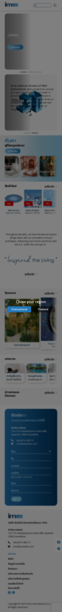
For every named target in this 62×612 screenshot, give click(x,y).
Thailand (43, 309)
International (19, 309)
